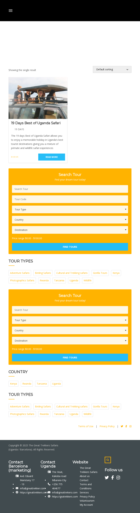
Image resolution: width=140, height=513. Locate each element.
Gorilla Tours (100, 272)
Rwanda (44, 280)
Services (84, 492)
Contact (84, 480)
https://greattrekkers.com (34, 492)
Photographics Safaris (22, 280)
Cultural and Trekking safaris (72, 272)
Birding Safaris (43, 272)
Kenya (116, 272)
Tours (16, 32)
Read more (52, 157)
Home (6, 32)
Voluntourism (87, 500)
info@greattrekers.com (65, 492)
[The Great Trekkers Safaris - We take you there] (34, 9)
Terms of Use (85, 426)
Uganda (74, 280)
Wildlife (88, 280)
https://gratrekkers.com (65, 496)
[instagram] (118, 478)
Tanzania (59, 280)
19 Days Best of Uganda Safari (36, 123)
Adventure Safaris (20, 272)
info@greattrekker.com (32, 488)
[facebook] (113, 478)
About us (85, 476)
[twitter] (108, 478)
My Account (86, 504)
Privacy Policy (107, 426)
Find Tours (70, 246)
